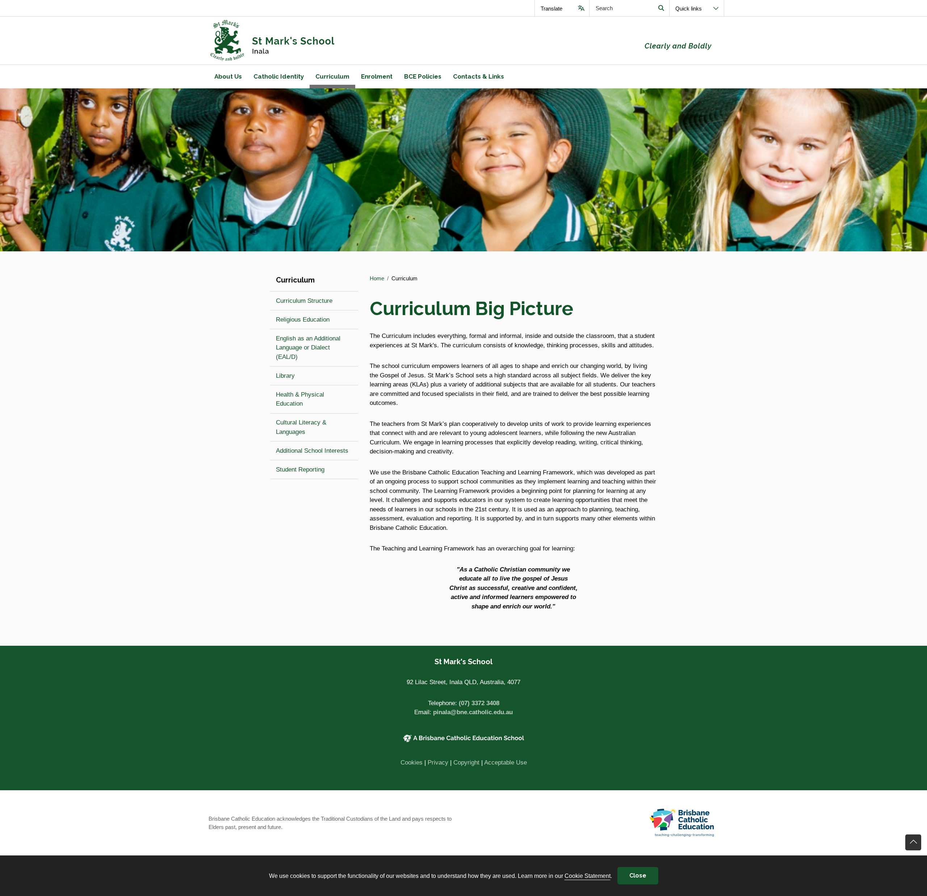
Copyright (466, 762)
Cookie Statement (588, 875)
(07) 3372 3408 (479, 703)
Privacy (438, 762)
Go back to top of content (913, 842)
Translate (551, 8)
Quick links (688, 8)
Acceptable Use (505, 762)
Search (661, 8)
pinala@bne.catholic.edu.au (473, 712)
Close (637, 875)
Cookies (411, 762)
